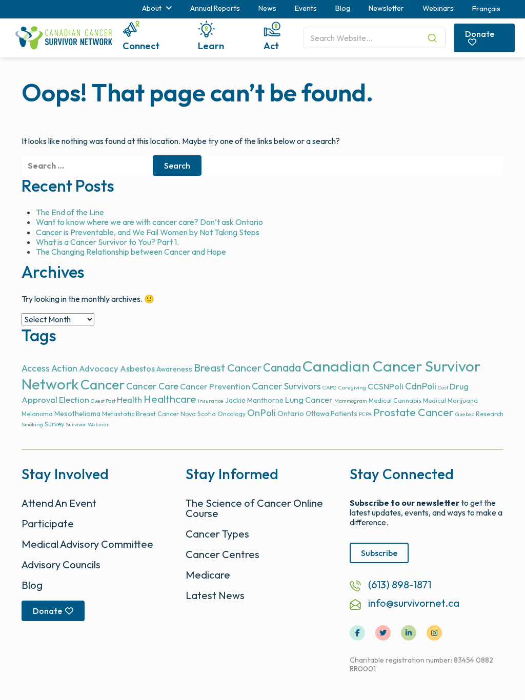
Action (64, 368)
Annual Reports (215, 8)
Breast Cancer (227, 367)
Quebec (464, 414)
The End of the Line (70, 212)
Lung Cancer (309, 400)
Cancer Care (152, 386)
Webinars (438, 8)
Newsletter (386, 8)
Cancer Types (217, 533)
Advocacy (98, 368)
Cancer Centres (222, 554)
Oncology (231, 414)
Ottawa (317, 413)
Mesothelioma (77, 413)
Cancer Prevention (215, 386)
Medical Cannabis (395, 400)
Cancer (102, 384)
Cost (443, 387)
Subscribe (379, 553)
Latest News (215, 595)
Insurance (211, 400)
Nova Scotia (198, 414)
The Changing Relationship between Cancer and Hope (131, 251)
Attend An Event (59, 503)
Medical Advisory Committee (87, 544)
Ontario (290, 413)
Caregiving (352, 387)
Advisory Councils (61, 564)
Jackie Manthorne (254, 400)
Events (306, 8)
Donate (479, 34)
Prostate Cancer (413, 412)
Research (489, 414)
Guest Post (103, 400)
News (267, 8)
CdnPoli (420, 386)
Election (74, 400)
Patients (344, 413)
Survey (54, 424)
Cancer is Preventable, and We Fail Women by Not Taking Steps (147, 232)
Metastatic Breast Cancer (140, 414)
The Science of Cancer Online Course (254, 508)
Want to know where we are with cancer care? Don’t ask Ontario (149, 222)
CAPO (329, 387)
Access (36, 368)
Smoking (32, 424)
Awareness (174, 369)
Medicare (208, 574)
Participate (48, 523)
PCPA (365, 414)
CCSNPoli (385, 386)
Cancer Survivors (286, 386)
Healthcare (170, 399)
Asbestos (137, 368)
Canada (282, 367)
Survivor (76, 424)
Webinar (98, 424)
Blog (342, 8)
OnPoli (261, 413)
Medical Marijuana (450, 400)
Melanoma (37, 414)
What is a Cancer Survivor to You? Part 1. (107, 242)
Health (129, 400)
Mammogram (350, 400)
